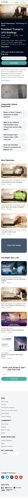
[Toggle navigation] (1, 2)
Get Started (14, 63)
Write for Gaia (5, 430)
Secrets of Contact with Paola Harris (12, 355)
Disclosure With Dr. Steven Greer (11, 277)
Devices (3, 404)
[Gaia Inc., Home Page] (5, 2)
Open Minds (4, 353)
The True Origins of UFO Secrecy (13, 305)
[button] (14, 114)
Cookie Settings (6, 416)
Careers (3, 427)
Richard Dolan (5, 37)
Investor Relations (6, 440)
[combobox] (10, 453)
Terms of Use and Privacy (9, 410)
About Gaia (4, 401)
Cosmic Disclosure (7, 328)
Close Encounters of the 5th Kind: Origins (13, 280)
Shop (2, 443)
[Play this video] (14, 268)
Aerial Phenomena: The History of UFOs (13, 180)
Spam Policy (5, 413)
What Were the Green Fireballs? (12, 207)
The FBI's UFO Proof (8, 232)
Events (3, 433)
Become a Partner (6, 446)
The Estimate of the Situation (11, 182)
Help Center (4, 424)
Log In (23, 2)
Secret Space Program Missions (12, 330)
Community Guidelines (8, 407)
